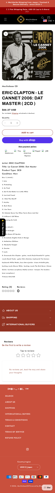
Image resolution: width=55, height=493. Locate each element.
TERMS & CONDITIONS (16, 420)
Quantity (5, 117)
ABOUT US (10, 402)
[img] (8, 291)
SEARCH (9, 396)
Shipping (15, 113)
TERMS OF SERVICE (14, 431)
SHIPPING (10, 408)
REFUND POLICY (13, 437)
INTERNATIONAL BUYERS (17, 414)
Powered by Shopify (37, 486)
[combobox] (48, 20)
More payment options (28, 146)
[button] (5, 19)
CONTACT (10, 426)
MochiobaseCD (23, 486)
